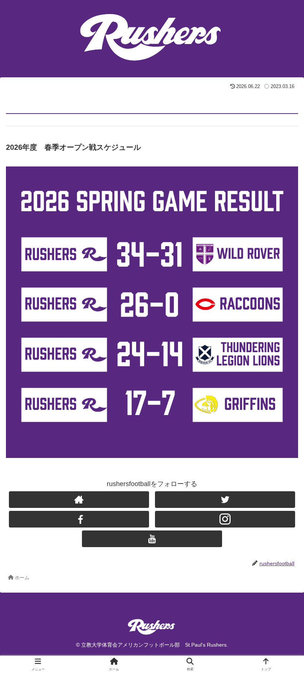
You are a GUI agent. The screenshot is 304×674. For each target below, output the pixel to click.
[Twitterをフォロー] (225, 499)
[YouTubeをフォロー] (152, 538)
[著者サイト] (79, 499)
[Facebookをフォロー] (79, 519)
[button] (281, 614)
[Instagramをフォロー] (225, 519)
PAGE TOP (290, 648)
